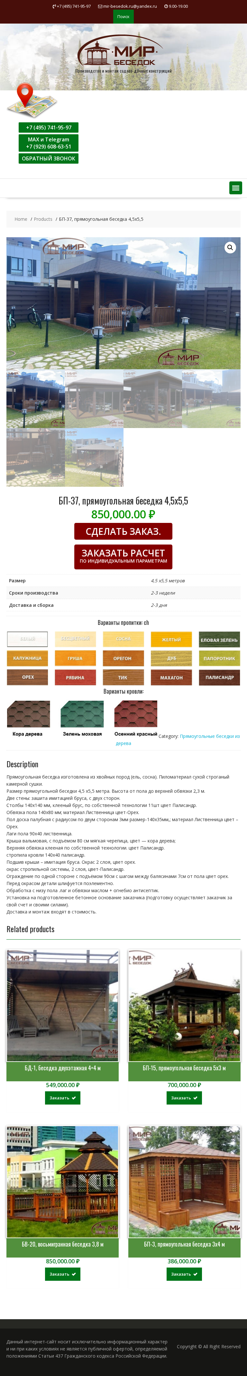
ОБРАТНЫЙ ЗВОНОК (48, 158)
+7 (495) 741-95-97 (48, 127)
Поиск (123, 16)
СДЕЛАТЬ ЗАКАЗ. (123, 531)
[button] (235, 187)
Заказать (59, 1098)
